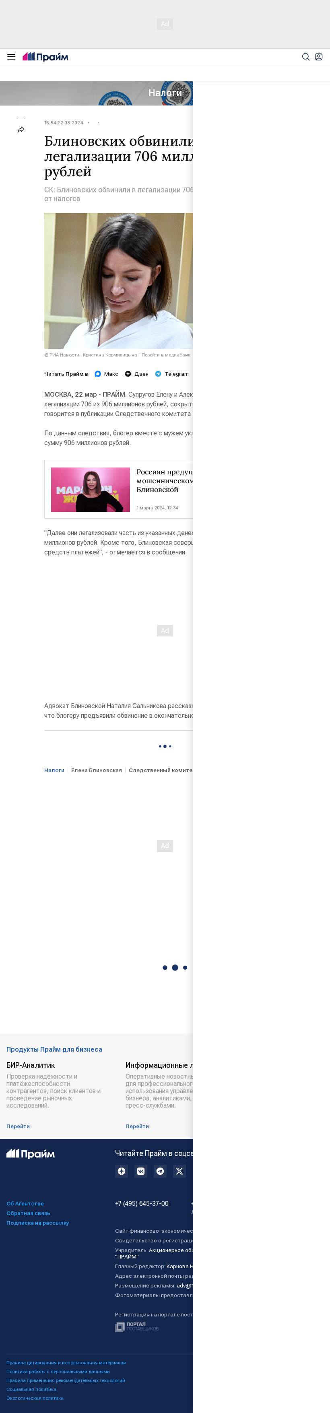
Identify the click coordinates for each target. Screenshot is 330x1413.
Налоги (165, 93)
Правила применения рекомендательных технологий (65, 1380)
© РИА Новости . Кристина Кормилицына (90, 355)
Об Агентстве (25, 1203)
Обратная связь (28, 1213)
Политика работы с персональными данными (58, 1371)
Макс (111, 374)
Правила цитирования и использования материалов (66, 1363)
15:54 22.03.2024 (63, 123)
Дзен (141, 374)
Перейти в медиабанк (166, 355)
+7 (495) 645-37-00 (142, 1203)
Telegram (177, 374)
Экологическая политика (35, 1398)
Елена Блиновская (96, 770)
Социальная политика (31, 1389)
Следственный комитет (162, 770)
